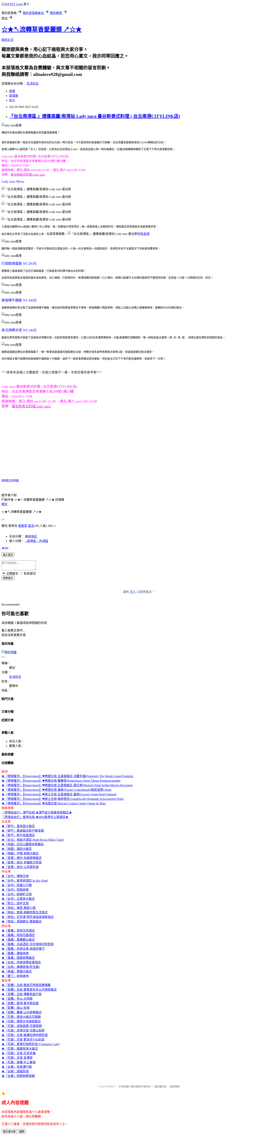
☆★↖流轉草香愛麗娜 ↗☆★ (42, 29)
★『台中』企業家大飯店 (18, 898)
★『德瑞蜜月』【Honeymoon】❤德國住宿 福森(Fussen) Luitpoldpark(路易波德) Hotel (56, 789)
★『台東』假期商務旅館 (18, 1075)
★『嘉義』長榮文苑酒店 (18, 930)
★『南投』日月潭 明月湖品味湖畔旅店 (28, 917)
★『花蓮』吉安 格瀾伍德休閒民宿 (25, 1035)
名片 (12, 100)
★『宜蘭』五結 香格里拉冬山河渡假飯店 (29, 989)
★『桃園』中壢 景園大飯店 (20, 853)
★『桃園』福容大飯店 (17, 848)
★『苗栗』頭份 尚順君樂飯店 (22, 858)
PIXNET (110, 1086)
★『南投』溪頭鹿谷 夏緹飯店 (22, 921)
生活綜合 (32, 83)
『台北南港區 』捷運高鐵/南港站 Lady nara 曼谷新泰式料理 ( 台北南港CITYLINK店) (94, 116)
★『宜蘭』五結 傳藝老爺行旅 (22, 994)
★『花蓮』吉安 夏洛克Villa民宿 (23, 1039)
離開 (21, 1131)
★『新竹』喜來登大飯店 (18, 826)
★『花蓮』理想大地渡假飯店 (21, 1021)
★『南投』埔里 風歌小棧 (19, 907)
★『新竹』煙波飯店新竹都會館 (23, 830)
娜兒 (5, 504)
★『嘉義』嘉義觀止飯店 (18, 939)
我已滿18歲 (9, 1131)
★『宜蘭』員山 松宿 (16, 1007)
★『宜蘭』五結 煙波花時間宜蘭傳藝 (26, 985)
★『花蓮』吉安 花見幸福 (19, 1053)
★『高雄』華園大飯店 (17, 971)
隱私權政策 (160, 1086)
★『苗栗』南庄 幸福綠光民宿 (22, 862)
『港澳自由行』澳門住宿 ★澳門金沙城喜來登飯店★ (37, 812)
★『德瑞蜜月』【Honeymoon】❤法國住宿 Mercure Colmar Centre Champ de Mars (54, 803)
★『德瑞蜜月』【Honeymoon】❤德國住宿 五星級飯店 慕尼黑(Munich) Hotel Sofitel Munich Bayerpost (67, 785)
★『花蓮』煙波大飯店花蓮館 (21, 1016)
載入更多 (8, 555)
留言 (31, 525)
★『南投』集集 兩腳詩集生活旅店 (25, 912)
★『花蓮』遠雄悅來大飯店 (20, 1048)
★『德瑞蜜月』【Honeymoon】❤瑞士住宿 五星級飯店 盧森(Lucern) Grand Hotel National (59, 794)
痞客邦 (22, 525)
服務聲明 (175, 1086)
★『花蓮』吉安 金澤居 (17, 1057)
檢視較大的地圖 (10, 480)
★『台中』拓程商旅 (15, 889)
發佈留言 (8, 578)
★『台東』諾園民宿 (15, 1071)
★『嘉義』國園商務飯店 (18, 957)
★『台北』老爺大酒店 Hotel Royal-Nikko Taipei (33, 839)
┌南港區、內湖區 (36, 541)
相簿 (12, 91)
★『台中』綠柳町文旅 (17, 894)
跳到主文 (8, 39)
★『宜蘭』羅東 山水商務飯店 (22, 1012)
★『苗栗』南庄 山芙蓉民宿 (20, 867)
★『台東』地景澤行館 (17, 1066)
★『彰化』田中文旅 (15, 903)
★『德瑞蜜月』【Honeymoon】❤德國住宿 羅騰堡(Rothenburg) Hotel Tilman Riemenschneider (61, 780)
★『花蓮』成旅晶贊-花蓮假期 (22, 1026)
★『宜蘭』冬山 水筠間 (17, 998)
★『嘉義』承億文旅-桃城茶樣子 (23, 948)
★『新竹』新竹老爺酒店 (18, 835)
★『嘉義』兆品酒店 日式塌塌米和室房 (28, 944)
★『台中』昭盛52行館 (17, 885)
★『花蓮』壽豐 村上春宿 (19, 1062)
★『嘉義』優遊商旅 (15, 953)
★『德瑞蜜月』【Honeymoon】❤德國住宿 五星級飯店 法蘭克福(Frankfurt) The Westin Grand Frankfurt (67, 776)
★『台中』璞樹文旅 (15, 876)
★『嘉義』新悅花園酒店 (18, 935)
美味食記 (31, 536)
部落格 (13, 95)
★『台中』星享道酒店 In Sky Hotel (25, 880)
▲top (5, 547)
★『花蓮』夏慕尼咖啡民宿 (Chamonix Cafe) (30, 1044)
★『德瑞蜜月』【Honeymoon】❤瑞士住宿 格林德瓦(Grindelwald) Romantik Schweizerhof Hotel (62, 798)
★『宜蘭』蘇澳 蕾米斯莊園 (20, 1003)
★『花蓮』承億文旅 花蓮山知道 (23, 1030)
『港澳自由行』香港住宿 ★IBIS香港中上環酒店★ (35, 817)
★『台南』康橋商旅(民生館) (21, 967)
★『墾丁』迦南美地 (15, 976)
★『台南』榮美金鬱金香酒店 (21, 962)
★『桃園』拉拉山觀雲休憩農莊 (23, 844)
